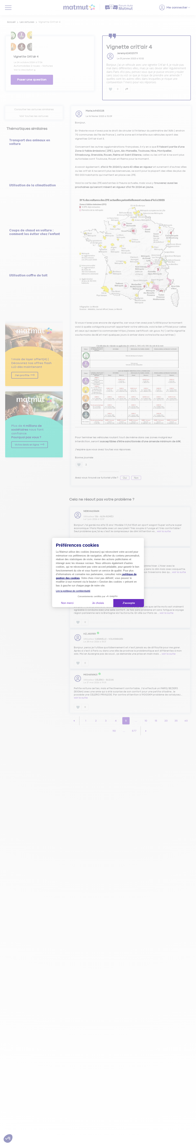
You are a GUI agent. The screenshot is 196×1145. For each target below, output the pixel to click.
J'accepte (128, 602)
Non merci (67, 602)
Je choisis (98, 602)
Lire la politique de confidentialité (73, 591)
